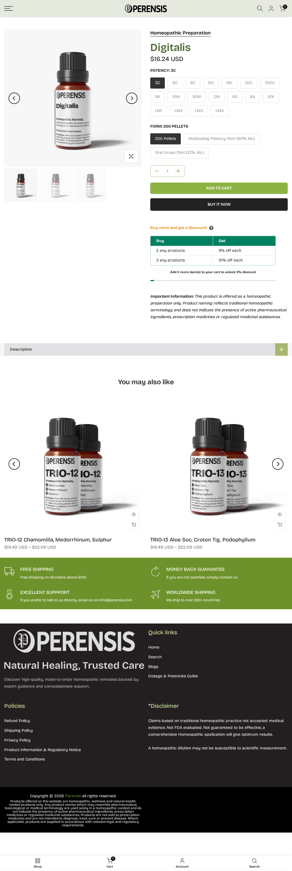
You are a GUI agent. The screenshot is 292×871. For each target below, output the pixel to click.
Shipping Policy (18, 730)
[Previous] (14, 98)
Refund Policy (17, 720)
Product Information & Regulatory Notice (42, 749)
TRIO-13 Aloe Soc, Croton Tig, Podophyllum (203, 540)
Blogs (153, 666)
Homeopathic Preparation (180, 33)
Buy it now (219, 204)
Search (155, 657)
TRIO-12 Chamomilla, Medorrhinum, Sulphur (58, 540)
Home (153, 647)
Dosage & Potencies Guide (173, 676)
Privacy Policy (17, 740)
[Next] (131, 98)
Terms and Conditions (24, 759)
